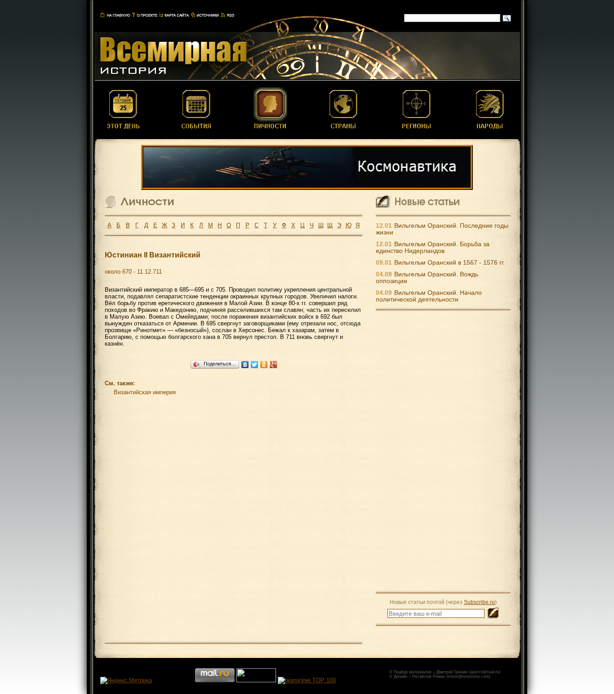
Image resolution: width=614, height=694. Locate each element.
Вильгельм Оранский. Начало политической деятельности (429, 296)
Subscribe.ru (479, 602)
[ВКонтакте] (245, 364)
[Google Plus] (273, 364)
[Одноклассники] (264, 364)
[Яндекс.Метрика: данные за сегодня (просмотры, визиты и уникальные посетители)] (126, 680)
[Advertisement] (443, 451)
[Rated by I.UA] (256, 680)
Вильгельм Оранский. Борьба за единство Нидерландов (432, 247)
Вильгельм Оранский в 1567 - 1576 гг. (449, 262)
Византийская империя (145, 392)
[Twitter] (254, 364)
